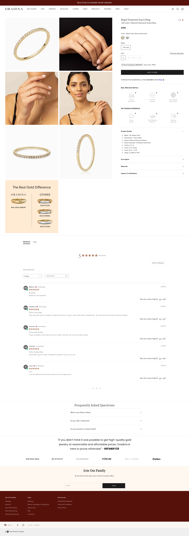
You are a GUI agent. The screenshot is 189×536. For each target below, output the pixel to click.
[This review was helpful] (160, 299)
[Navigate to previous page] (89, 388)
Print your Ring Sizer (177, 53)
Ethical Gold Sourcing (12, 514)
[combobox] (32, 276)
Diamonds (107, 9)
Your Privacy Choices (17, 531)
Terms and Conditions (65, 504)
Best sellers (31, 9)
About (126, 9)
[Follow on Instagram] (23, 525)
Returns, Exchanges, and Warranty (38, 504)
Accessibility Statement (65, 501)
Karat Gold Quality (11, 507)
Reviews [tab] (26, 242)
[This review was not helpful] (164, 299)
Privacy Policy (62, 507)
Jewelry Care (32, 507)
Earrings (52, 9)
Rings (85, 9)
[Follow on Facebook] (18, 525)
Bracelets (96, 9)
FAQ (29, 511)
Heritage (8, 501)
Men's (118, 9)
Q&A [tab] (35, 242)
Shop (42, 9)
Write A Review (158, 263)
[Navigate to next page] (100, 388)
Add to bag (152, 72)
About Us (8, 504)
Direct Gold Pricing (11, 511)
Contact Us (31, 514)
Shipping (30, 501)
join (114, 486)
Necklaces (64, 9)
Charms (76, 9)
